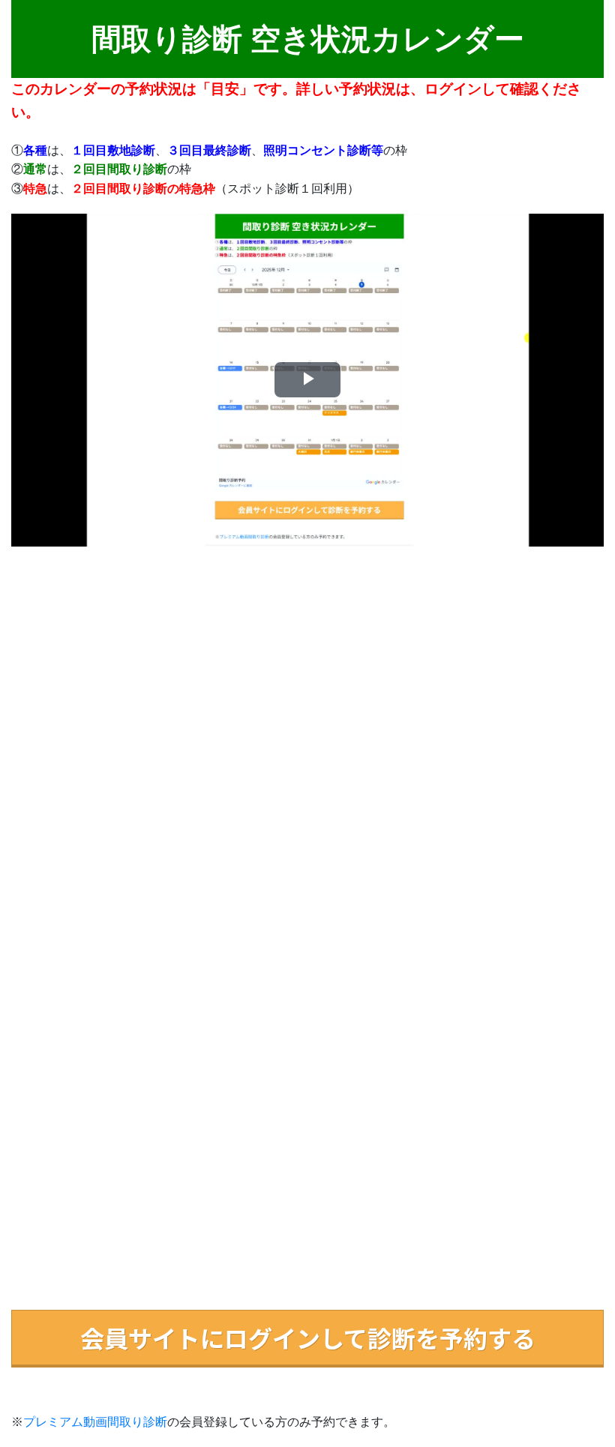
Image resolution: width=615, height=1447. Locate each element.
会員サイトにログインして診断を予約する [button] (308, 1337)
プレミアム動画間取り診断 (95, 1422)
